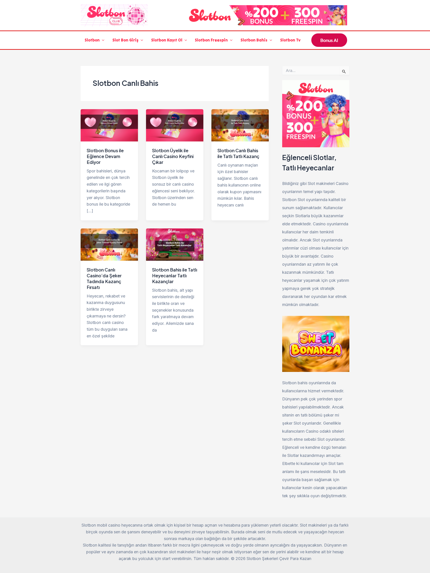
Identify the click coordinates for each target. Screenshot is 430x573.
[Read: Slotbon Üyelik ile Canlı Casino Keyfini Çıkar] (174, 125)
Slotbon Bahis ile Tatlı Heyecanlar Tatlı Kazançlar (174, 275)
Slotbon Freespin (211, 40)
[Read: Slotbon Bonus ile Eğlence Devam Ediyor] (109, 125)
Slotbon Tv (290, 40)
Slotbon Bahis (254, 40)
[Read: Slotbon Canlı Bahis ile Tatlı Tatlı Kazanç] (240, 125)
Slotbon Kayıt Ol (166, 40)
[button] (102, 40)
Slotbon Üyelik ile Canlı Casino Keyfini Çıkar (173, 156)
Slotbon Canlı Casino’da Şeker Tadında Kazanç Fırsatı (104, 278)
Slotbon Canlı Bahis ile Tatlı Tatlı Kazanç (238, 153)
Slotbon (92, 40)
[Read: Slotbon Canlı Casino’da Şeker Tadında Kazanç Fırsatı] (109, 244)
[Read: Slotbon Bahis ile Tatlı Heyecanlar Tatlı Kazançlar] (174, 244)
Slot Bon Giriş (125, 40)
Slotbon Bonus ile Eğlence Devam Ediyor (105, 156)
